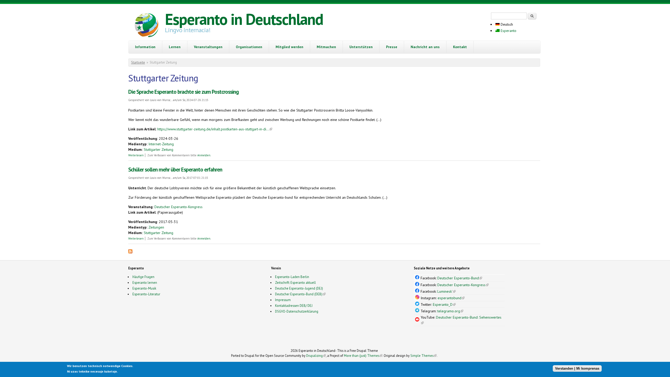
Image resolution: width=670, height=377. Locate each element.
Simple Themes (423, 355)
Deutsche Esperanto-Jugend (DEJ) (299, 288)
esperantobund (451, 298)
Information (145, 47)
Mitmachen (326, 47)
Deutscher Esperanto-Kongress (178, 206)
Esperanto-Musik (144, 288)
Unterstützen (361, 47)
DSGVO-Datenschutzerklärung (296, 311)
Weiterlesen (136, 155)
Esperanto (508, 30)
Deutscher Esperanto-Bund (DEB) (298, 294)
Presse (391, 47)
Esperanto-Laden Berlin (292, 277)
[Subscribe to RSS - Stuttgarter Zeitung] (130, 252)
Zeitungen (156, 227)
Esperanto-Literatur (146, 294)
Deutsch (506, 24)
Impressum (283, 300)
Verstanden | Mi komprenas (577, 368)
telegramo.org (450, 311)
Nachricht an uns (425, 47)
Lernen (175, 47)
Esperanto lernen (144, 282)
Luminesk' (446, 291)
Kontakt (460, 47)
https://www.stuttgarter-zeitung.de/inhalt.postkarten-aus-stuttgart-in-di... (214, 129)
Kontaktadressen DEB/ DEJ (293, 305)
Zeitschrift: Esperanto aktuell (295, 282)
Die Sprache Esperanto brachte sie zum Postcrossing (183, 91)
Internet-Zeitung (161, 144)
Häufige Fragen (143, 277)
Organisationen (249, 47)
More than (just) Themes (363, 355)
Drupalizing (316, 355)
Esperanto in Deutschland (244, 19)
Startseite (138, 62)
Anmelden (203, 155)
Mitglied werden (289, 47)
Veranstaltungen (208, 47)
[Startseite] (146, 26)
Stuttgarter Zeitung (158, 149)
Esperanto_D (444, 304)
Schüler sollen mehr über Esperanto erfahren (175, 169)
